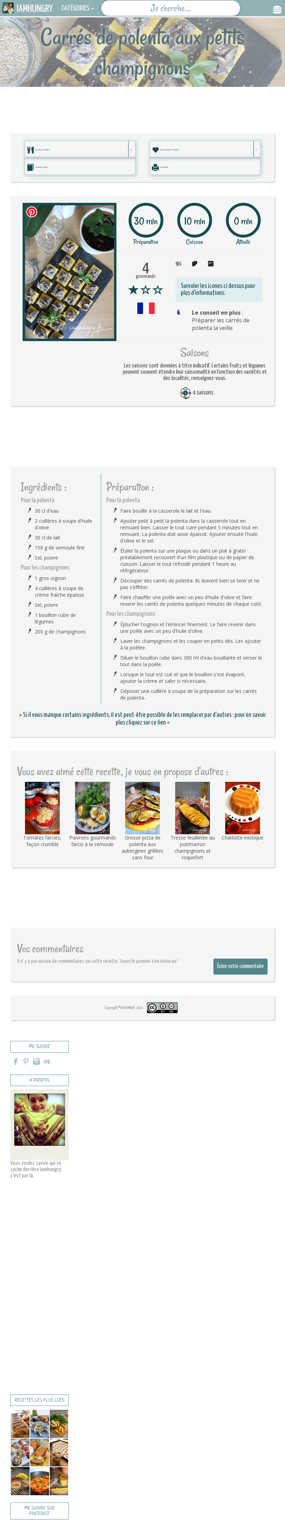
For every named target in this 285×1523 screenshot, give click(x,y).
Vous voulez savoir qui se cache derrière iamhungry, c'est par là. (36, 1169)
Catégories (76, 8)
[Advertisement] (142, 102)
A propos (39, 1080)
